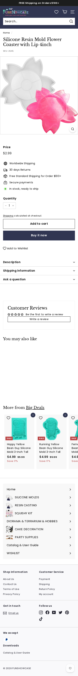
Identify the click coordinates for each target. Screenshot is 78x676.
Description (11, 262)
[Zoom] (72, 129)
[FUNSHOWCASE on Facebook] (47, 612)
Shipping (8, 215)
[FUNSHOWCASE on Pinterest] (67, 612)
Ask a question (14, 279)
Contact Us (10, 584)
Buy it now (39, 235)
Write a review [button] (39, 319)
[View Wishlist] (56, 12)
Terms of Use (11, 589)
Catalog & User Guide (16, 652)
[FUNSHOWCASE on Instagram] (41, 612)
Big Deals (35, 407)
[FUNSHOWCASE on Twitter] (60, 612)
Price (7, 147)
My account (46, 594)
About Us (8, 579)
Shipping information (19, 271)
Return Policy (47, 589)
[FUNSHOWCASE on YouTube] (54, 612)
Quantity (10, 198)
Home (6, 32)
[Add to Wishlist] (19, 349)
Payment (44, 579)
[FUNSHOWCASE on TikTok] (41, 619)
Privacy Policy (11, 594)
